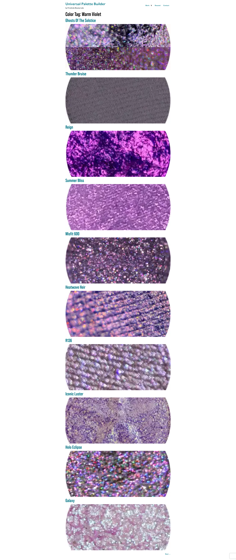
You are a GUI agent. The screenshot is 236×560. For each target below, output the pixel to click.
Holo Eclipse (73, 447)
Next (168, 554)
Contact (166, 5)
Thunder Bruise (75, 73)
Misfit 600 (72, 233)
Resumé (157, 5)
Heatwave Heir (75, 287)
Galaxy (70, 500)
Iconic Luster (74, 393)
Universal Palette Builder (85, 3)
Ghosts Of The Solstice (80, 20)
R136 (68, 340)
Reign (69, 127)
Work (147, 5)
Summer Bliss (74, 180)
